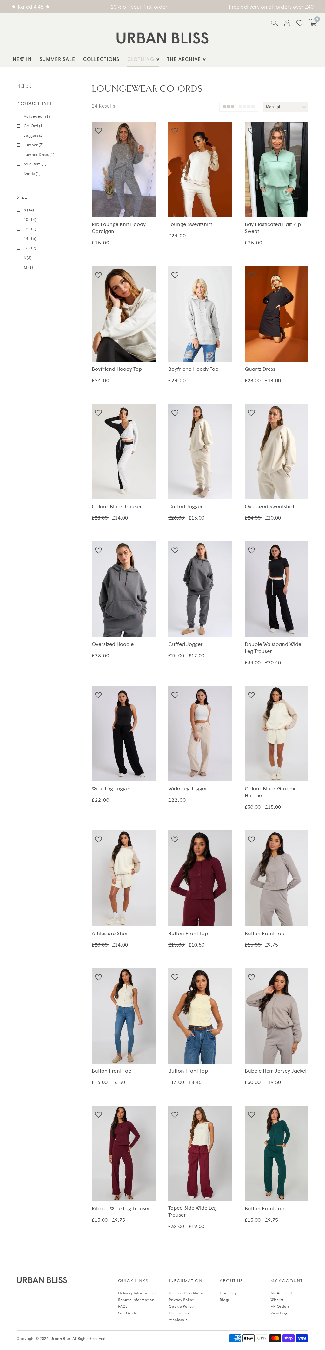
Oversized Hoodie (123, 590)
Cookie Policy (181, 1306)
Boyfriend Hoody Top (123, 315)
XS (179, 193)
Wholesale (178, 1319)
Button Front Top (200, 880)
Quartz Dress (276, 315)
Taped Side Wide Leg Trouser (200, 1154)
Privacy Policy (181, 1299)
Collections (101, 59)
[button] (313, 22)
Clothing (140, 59)
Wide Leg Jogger (123, 735)
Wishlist (276, 1299)
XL (200, 205)
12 (131, 193)
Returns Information (136, 1299)
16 (123, 205)
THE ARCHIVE (184, 59)
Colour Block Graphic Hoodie (276, 735)
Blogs (224, 1299)
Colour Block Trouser (123, 453)
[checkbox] (50, 116)
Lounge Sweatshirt (200, 171)
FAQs (122, 1306)
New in (22, 59)
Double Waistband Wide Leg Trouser (276, 590)
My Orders (279, 1306)
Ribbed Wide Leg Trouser (123, 1155)
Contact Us (179, 1312)
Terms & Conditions (186, 1292)
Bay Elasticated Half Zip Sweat (276, 171)
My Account (281, 1292)
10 (116, 193)
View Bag (278, 1312)
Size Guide (127, 1312)
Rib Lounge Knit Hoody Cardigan (123, 171)
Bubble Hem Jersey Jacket (276, 1017)
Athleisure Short (123, 880)
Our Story (228, 1292)
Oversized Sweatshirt (276, 453)
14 (145, 193)
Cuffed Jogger (200, 453)
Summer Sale (57, 59)
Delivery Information (137, 1292)
